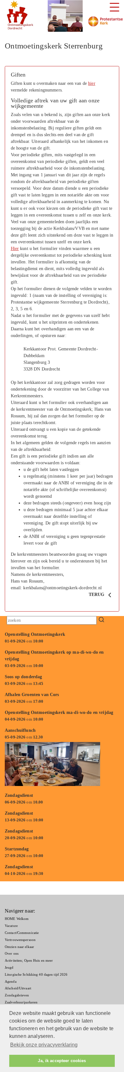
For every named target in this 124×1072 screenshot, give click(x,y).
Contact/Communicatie (22, 933)
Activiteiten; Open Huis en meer (29, 960)
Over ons (11, 953)
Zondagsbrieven (17, 995)
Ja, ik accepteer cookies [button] (62, 1061)
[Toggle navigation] (114, 7)
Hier (15, 248)
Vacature (11, 926)
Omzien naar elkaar (19, 947)
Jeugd (9, 967)
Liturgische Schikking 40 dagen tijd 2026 (36, 974)
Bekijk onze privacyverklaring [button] (44, 1044)
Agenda (11, 981)
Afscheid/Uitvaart (18, 988)
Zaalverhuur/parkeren (21, 1002)
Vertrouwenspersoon (20, 940)
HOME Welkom (17, 919)
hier (91, 83)
